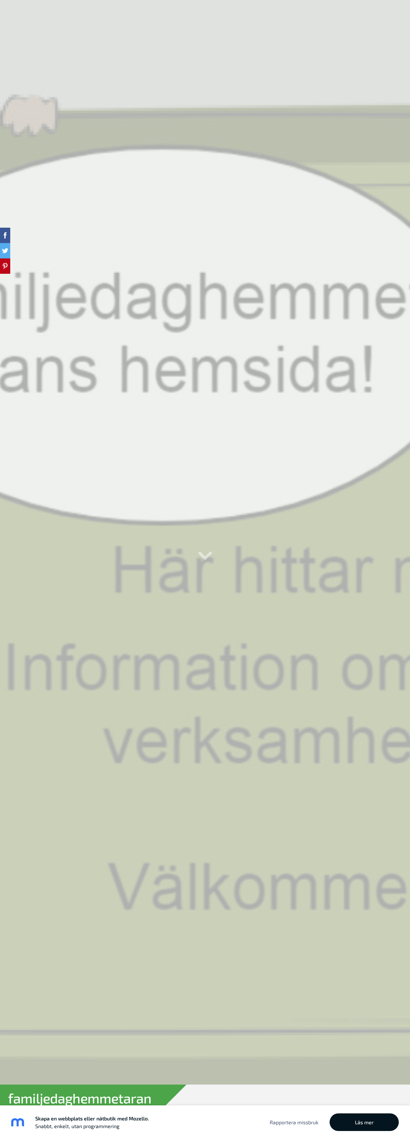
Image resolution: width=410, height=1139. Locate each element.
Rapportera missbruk (294, 1122)
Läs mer (364, 1122)
